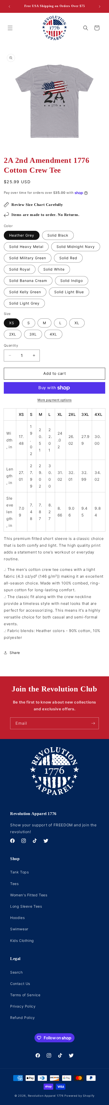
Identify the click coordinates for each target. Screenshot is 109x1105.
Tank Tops (19, 872)
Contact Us (20, 983)
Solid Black (57, 235)
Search (16, 972)
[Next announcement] (99, 6)
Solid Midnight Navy (76, 246)
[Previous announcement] (9, 6)
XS (11, 323)
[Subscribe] (93, 723)
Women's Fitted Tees (28, 895)
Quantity (11, 345)
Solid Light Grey (24, 303)
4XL (53, 334)
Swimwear (19, 929)
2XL (12, 334)
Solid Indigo (71, 280)
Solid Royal (19, 269)
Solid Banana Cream (28, 280)
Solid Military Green (27, 258)
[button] (10, 27)
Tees (14, 883)
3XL (33, 334)
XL (77, 323)
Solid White (54, 269)
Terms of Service (25, 995)
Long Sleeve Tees (26, 906)
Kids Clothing (22, 940)
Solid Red (68, 258)
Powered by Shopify (79, 1095)
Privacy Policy (22, 1006)
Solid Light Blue (69, 292)
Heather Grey (21, 235)
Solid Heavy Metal (26, 246)
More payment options (55, 400)
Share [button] (15, 652)
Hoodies (17, 917)
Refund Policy (22, 1017)
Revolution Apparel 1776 (46, 1095)
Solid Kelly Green (25, 292)
